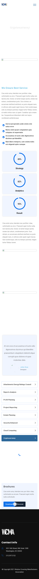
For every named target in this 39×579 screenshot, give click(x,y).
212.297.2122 (11, 556)
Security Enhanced (11, 423)
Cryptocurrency (9, 438)
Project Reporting (10, 407)
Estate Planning (9, 415)
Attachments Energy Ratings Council (17, 384)
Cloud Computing (10, 430)
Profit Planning (9, 400)
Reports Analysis (10, 392)
